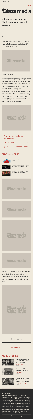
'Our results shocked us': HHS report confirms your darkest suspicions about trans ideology (23, 380)
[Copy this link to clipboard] (21, 339)
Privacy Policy (19, 146)
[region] (16, 404)
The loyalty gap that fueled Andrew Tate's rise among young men (20, 172)
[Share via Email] (18, 339)
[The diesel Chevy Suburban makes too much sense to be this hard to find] (6, 167)
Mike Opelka (6, 25)
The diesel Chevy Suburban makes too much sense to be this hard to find (21, 166)
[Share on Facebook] (11, 339)
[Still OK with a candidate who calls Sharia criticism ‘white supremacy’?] (8, 362)
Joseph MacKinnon (21, 383)
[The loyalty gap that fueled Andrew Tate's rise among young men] (6, 173)
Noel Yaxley (19, 372)
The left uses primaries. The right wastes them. (21, 160)
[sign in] (1, 1)
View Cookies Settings (16, 416)
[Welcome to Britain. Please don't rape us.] (8, 371)
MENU (29, 5)
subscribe (6, 1)
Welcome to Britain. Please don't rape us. (22, 370)
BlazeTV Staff (19, 364)
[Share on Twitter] (15, 339)
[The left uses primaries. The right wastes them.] (6, 161)
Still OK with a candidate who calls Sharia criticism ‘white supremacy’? (23, 361)
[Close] (31, 391)
